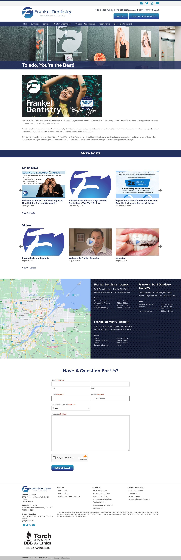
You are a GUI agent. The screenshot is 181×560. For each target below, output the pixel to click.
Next (160, 190)
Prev (21, 190)
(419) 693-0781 (145, 10)
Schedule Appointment (143, 16)
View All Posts (28, 213)
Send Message (62, 468)
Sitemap (56, 558)
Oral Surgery (98, 508)
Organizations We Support (139, 499)
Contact (78, 24)
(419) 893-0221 (122, 10)
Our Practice (35, 24)
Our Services (63, 493)
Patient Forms (104, 24)
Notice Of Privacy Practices (69, 496)
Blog (116, 24)
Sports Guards (134, 493)
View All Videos (29, 268)
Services (46, 24)
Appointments (89, 24)
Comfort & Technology (62, 24)
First (53, 388)
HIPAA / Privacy (66, 558)
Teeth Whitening (99, 502)
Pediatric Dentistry (135, 490)
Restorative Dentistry (101, 493)
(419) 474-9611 (100, 10)
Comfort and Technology (103, 505)
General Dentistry (100, 490)
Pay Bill (121, 16)
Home (25, 24)
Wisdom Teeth (134, 496)
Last (93, 388)
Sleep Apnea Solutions (102, 499)
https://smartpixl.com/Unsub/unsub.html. (73, 516)
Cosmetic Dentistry (100, 496)
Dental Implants (126, 24)
